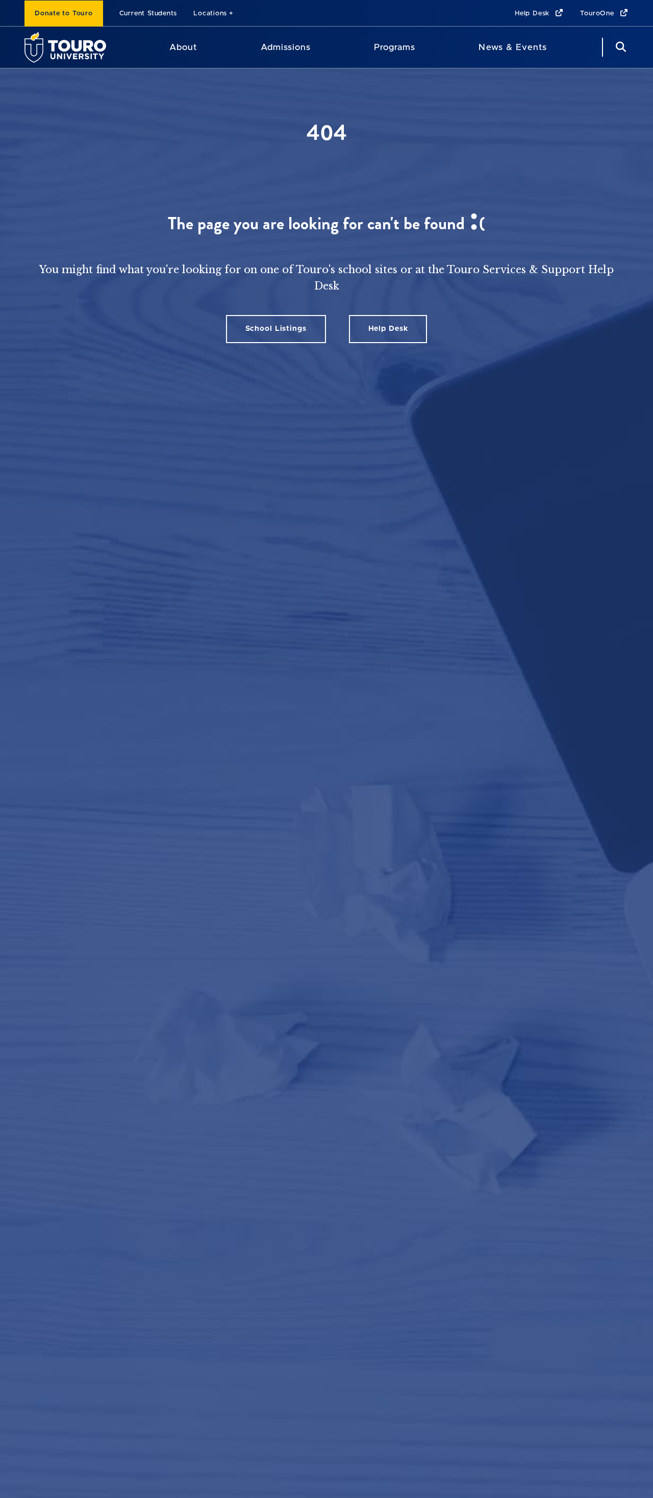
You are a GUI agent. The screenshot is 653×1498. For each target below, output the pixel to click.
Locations (210, 13)
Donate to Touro (64, 13)
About (183, 47)
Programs (394, 47)
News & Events (512, 47)
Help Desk (533, 13)
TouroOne (598, 13)
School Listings (276, 328)
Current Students (148, 13)
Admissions (286, 47)
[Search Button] (619, 47)
